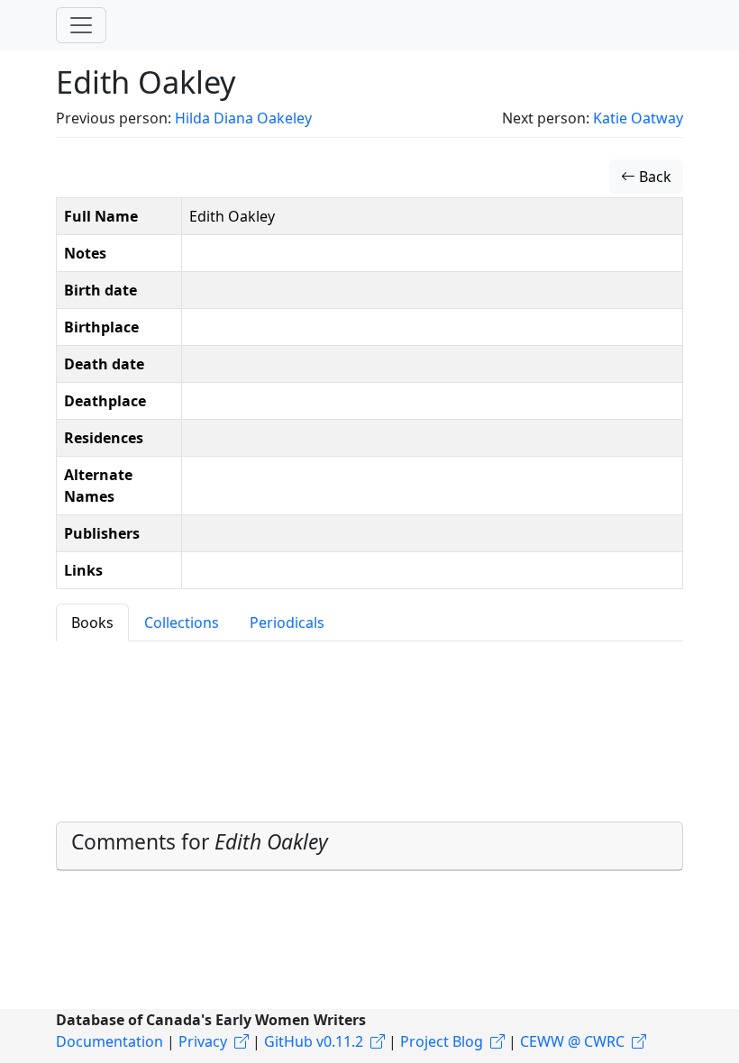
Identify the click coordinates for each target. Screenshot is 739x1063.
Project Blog (441, 1041)
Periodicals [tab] (287, 622)
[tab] (369, 845)
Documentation (109, 1041)
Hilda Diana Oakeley (243, 118)
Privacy (202, 1041)
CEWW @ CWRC (572, 1041)
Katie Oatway (638, 118)
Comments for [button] (199, 842)
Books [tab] (92, 622)
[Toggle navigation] (81, 25)
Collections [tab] (181, 622)
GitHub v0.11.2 (313, 1041)
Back (653, 176)
